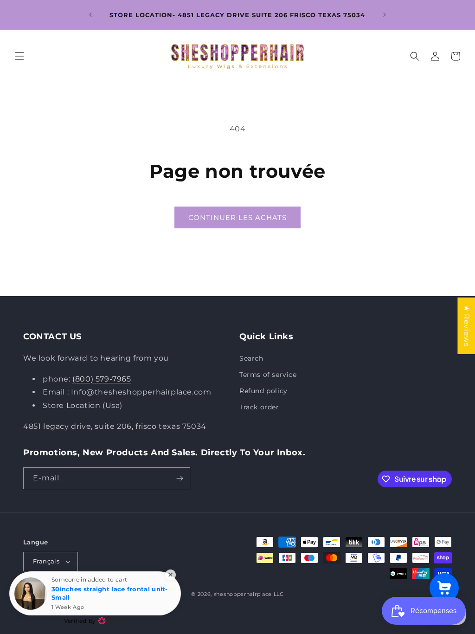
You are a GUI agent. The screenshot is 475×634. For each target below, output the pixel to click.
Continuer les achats (237, 217)
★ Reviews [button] (466, 326)
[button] (19, 56)
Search (251, 358)
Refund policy (263, 391)
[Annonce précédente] (90, 15)
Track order (259, 407)
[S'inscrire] (179, 478)
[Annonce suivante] (384, 15)
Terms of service (268, 374)
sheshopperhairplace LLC (249, 594)
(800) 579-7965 (101, 379)
